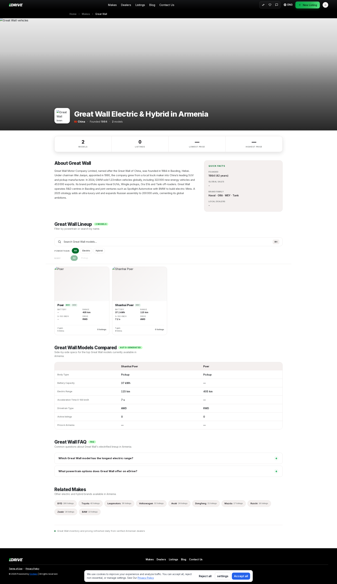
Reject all (205, 576)
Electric (86, 250)
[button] (287, 4)
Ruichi (259, 503)
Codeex (33, 574)
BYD (65, 503)
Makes (112, 5)
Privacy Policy (32, 569)
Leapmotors (119, 503)
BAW (90, 511)
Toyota (90, 503)
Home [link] (73, 14)
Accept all (241, 576)
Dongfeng (206, 503)
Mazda (233, 503)
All (75, 250)
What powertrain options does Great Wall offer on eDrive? (167, 471)
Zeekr (65, 511)
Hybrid (99, 250)
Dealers (126, 5)
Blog (152, 5)
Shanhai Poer (124, 305)
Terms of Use (15, 569)
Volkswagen (151, 503)
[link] (101, 14)
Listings (140, 5)
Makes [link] (86, 14)
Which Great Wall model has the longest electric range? (167, 458)
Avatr (179, 503)
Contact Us (166, 5)
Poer (60, 305)
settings (222, 576)
